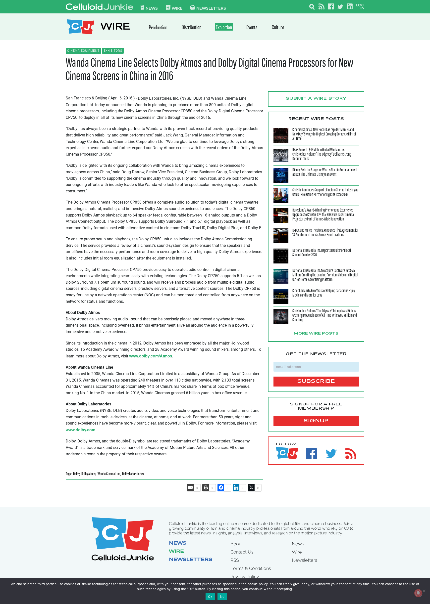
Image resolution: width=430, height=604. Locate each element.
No (222, 597)
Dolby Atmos (88, 474)
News (152, 8)
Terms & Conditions (250, 568)
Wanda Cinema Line (109, 474)
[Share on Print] (205, 487)
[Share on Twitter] (251, 487)
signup (316, 421)
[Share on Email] (190, 487)
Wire (176, 551)
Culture (278, 28)
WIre (177, 8)
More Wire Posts (316, 334)
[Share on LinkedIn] (236, 487)
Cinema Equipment (83, 50)
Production (158, 28)
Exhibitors (113, 50)
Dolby (76, 474)
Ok (210, 597)
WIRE (115, 27)
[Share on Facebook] (220, 487)
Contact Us (242, 552)
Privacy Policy (244, 576)
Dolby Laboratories (133, 474)
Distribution (191, 28)
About (236, 543)
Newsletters (211, 8)
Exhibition (224, 28)
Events (251, 28)
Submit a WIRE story (316, 98)
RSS (234, 560)
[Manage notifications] (418, 593)
